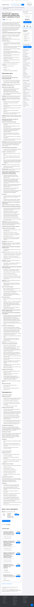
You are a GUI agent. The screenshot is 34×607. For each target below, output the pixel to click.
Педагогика (25, 69)
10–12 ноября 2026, (7, 561)
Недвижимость (25, 93)
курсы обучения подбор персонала (10, 587)
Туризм (24, 106)
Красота (24, 91)
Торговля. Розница (26, 105)
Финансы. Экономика (26, 77)
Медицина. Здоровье (26, 92)
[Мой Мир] (9, 524)
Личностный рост (25, 64)
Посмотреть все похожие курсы (7, 583)
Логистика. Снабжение (26, 65)
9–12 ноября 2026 (25, 13)
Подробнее (18, 533)
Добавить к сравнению (28, 24)
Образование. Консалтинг (27, 96)
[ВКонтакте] (6, 524)
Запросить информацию (24, 28)
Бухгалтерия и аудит (6, 8)
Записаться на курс (6, 520)
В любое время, (6, 572)
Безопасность (25, 54)
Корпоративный (6, 570)
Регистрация (24, 600)
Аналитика (24, 51)
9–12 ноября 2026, (7, 538)
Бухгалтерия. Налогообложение (19, 7)
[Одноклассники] (8, 524)
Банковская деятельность (27, 83)
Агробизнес (25, 82)
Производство (25, 73)
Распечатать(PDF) (27, 28)
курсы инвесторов (11, 589)
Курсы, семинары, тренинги (10, 7)
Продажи (24, 72)
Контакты (4, 600)
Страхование (25, 102)
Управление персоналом (27, 76)
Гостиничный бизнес (26, 85)
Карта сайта (4, 599)
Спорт (24, 101)
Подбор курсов (15, 600)
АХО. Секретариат (26, 53)
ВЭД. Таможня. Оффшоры (27, 58)
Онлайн (10, 19)
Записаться (16, 514)
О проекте (4, 598)
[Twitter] (7, 524)
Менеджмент (25, 68)
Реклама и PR (25, 74)
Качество (24, 61)
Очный (4, 19)
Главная (4, 7)
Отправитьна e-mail (30, 28)
